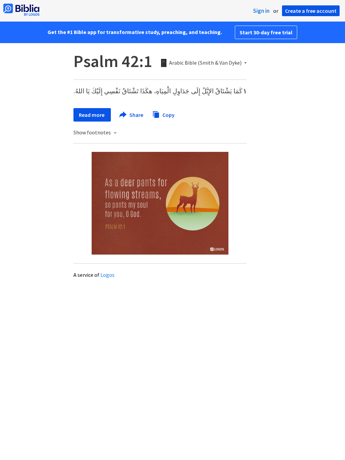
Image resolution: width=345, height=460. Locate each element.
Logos (107, 274)
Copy (168, 114)
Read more (92, 114)
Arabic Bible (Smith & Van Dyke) (205, 63)
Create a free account (311, 10)
